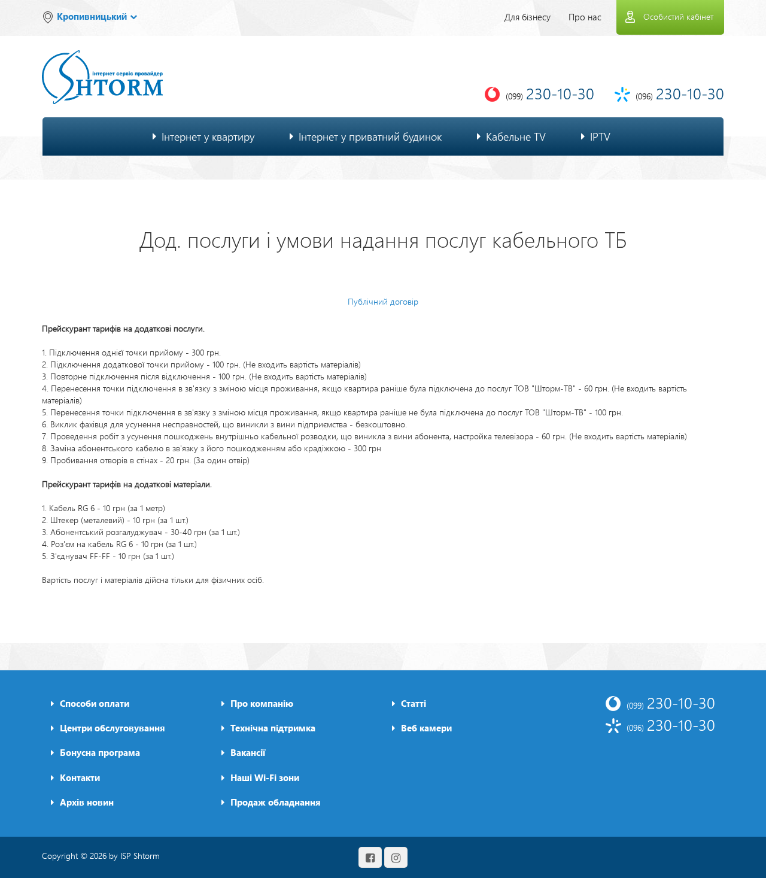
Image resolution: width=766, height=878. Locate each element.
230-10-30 (671, 702)
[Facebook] (370, 857)
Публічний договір (383, 301)
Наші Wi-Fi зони (264, 777)
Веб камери (426, 728)
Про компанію (261, 703)
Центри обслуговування (112, 728)
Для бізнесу (527, 17)
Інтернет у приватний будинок (370, 136)
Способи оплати (94, 703)
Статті (413, 703)
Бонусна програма (100, 752)
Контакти (80, 777)
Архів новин (87, 802)
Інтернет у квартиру (208, 136)
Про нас (585, 17)
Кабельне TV (516, 136)
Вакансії (247, 752)
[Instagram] (396, 857)
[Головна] (102, 69)
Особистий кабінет (678, 16)
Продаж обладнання (275, 802)
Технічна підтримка (272, 728)
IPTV (600, 136)
